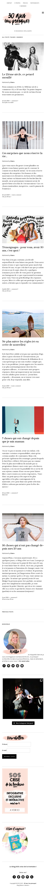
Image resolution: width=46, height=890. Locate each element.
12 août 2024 (5, 101)
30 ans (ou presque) (30, 883)
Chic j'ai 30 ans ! (6, 196)
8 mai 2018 (5, 597)
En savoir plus (24, 661)
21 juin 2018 (5, 386)
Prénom (4, 744)
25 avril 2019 (6, 195)
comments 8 (14, 597)
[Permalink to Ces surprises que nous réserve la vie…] (23, 148)
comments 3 (15, 289)
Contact (9, 3)
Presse (25, 3)
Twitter (18, 878)
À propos (17, 3)
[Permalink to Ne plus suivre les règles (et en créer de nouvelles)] (23, 337)
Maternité (5, 495)
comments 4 (15, 101)
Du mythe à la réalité (7, 102)
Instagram (27, 878)
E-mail (4, 750)
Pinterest (23, 878)
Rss (31, 878)
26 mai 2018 (5, 493)
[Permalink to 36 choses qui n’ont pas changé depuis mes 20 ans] (23, 541)
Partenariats (34, 3)
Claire (12, 82)
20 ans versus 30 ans (7, 599)
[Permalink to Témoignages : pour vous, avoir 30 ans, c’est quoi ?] (23, 242)
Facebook (14, 878)
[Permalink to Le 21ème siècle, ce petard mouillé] (23, 70)
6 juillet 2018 (5, 289)
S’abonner (23, 6)
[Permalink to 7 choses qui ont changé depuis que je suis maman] (23, 434)
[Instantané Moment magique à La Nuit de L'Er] (23, 699)
